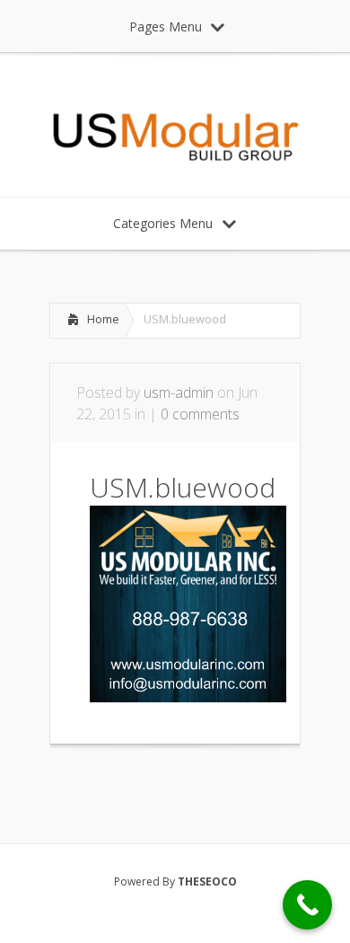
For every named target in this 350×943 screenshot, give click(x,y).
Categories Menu (163, 223)
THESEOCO (207, 881)
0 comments (200, 414)
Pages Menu (165, 26)
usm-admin (179, 392)
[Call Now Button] (307, 905)
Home (103, 319)
